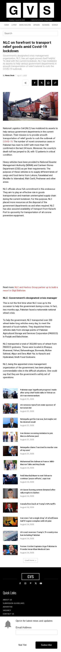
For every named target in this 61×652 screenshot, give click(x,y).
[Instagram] (25, 583)
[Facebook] (35, 83)
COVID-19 (8, 141)
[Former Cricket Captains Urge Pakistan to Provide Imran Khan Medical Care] (10, 550)
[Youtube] (41, 583)
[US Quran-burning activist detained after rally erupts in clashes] (10, 493)
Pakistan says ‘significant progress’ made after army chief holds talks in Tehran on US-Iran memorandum (38, 393)
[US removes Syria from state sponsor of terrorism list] (10, 408)
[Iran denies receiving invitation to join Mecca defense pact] (10, 437)
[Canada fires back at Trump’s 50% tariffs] (10, 507)
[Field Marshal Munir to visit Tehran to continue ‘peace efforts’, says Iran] (10, 479)
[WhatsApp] (48, 83)
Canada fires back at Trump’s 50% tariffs (38, 504)
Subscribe (46, 645)
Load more (29, 560)
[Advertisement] (30, 251)
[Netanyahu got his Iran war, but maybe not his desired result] (10, 423)
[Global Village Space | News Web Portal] (30, 10)
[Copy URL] (55, 83)
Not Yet (22, 645)
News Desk (9, 75)
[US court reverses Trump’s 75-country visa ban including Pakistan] (10, 536)
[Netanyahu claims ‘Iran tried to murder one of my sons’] (10, 451)
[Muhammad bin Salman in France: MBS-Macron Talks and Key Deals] (10, 465)
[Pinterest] (30, 583)
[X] (41, 83)
